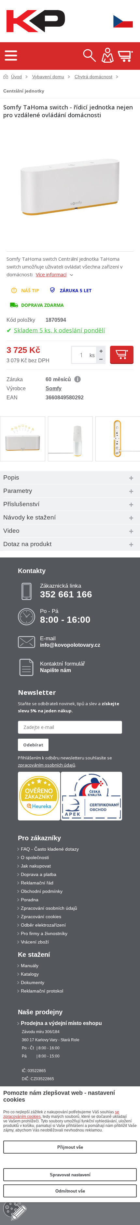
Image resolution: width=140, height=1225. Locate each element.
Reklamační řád (37, 882)
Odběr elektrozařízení (43, 925)
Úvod (16, 76)
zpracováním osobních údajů (46, 765)
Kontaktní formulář (62, 667)
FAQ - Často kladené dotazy (50, 849)
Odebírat (33, 745)
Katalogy (30, 974)
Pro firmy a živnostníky (44, 933)
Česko (118, 21)
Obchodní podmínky (42, 891)
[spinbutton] (82, 355)
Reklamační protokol (42, 991)
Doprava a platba (38, 874)
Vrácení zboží (35, 941)
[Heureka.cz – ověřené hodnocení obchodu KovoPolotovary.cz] (39, 796)
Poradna (29, 899)
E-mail (70, 641)
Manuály (29, 965)
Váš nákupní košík (125, 56)
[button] (100, 351)
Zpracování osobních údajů (49, 908)
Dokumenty (32, 982)
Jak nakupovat (36, 866)
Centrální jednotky (23, 91)
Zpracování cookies (41, 916)
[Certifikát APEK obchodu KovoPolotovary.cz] (91, 819)
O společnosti (35, 857)
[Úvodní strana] (34, 21)
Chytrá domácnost (93, 76)
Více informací (51, 274)
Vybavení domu (48, 76)
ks (92, 355)
